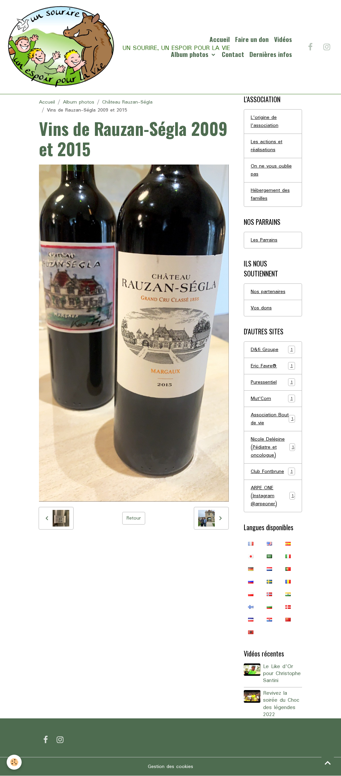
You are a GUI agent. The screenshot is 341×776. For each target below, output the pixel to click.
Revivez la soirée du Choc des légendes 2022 (281, 704)
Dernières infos (270, 54)
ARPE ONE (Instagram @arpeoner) (272, 496)
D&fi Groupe (272, 350)
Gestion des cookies (170, 767)
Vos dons (261, 308)
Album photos (190, 54)
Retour (134, 518)
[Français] (251, 543)
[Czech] (251, 619)
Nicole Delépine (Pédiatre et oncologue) (272, 447)
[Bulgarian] (269, 606)
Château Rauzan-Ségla (127, 102)
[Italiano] (288, 556)
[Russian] (251, 581)
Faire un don (252, 39)
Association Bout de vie (272, 419)
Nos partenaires (268, 292)
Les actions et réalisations (266, 146)
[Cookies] (14, 762)
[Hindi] (288, 594)
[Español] (288, 543)
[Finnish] (251, 606)
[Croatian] (269, 619)
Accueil (219, 39)
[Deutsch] (251, 569)
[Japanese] (251, 556)
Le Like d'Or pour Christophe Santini (282, 673)
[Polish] (251, 594)
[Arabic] (269, 556)
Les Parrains (264, 240)
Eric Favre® (272, 366)
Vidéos (283, 39)
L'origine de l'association (264, 122)
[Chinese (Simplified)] (288, 619)
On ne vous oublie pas (271, 170)
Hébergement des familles (270, 194)
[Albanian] (251, 632)
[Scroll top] (327, 762)
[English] (269, 543)
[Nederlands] (269, 569)
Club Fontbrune (272, 472)
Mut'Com (272, 399)
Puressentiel (272, 382)
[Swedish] (269, 581)
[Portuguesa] (288, 569)
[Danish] (288, 606)
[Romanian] (288, 581)
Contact (233, 54)
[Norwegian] (269, 594)
